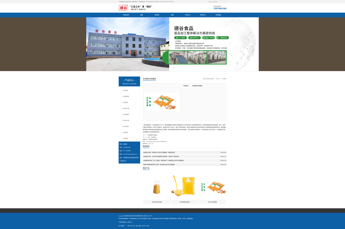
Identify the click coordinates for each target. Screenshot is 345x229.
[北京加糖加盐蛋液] (184, 173)
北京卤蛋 (125, 102)
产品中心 (188, 15)
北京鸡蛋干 (126, 126)
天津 (148, 225)
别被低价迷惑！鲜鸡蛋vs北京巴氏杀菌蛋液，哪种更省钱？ (159, 152)
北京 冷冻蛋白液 (151, 137)
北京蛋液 (125, 90)
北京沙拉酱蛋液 (212, 202)
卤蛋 (172, 15)
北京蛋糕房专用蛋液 (152, 135)
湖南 (140, 225)
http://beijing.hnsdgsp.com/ (130, 154)
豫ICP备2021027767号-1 (147, 216)
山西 (142, 225)
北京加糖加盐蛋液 (185, 202)
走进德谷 (218, 15)
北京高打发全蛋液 (157, 202)
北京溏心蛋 (126, 120)
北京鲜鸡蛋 (126, 96)
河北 (131, 225)
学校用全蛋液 (141, 1)
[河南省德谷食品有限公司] (135, 5)
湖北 (137, 225)
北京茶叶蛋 (126, 108)
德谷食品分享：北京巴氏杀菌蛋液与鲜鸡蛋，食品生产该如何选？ (161, 156)
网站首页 (126, 15)
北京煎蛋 (125, 138)
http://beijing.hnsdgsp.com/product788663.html (157, 141)
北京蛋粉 (125, 132)
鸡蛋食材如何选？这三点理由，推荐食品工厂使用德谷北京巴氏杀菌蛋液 (163, 160)
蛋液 (141, 15)
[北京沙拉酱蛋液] (212, 173)
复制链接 (138, 216)
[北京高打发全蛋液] (156, 173)
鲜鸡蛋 (157, 15)
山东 (134, 225)
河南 (128, 225)
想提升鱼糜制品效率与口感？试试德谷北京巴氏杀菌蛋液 (159, 164)
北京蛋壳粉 (126, 114)
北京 (145, 225)
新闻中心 (203, 15)
